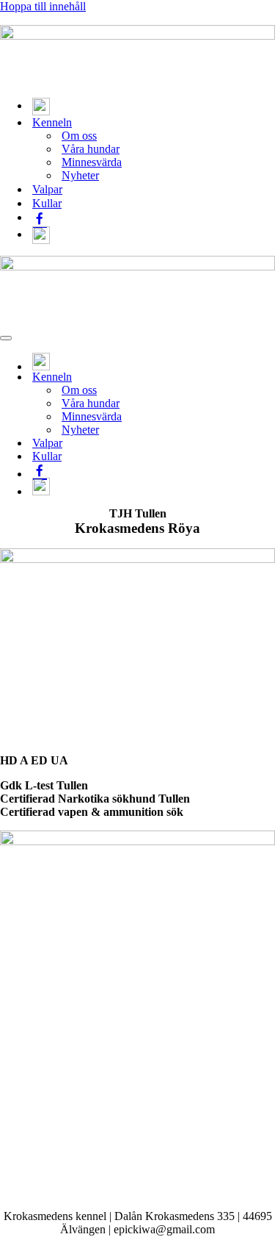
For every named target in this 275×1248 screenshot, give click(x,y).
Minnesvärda (92, 162)
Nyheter (80, 175)
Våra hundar (91, 149)
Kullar (47, 203)
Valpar (47, 189)
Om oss (79, 135)
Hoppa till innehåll (43, 6)
